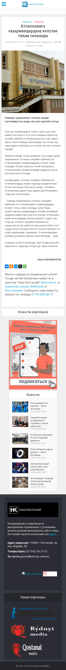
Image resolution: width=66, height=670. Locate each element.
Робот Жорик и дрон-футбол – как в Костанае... (41, 452)
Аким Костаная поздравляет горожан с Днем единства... (39, 422)
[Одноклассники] (11, 266)
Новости (27, 21)
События (39, 21)
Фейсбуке (37, 286)
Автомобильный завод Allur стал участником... (39, 466)
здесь (52, 534)
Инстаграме (13, 290)
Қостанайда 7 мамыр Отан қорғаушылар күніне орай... (41, 481)
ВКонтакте (48, 282)
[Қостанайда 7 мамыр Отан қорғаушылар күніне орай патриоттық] (21, 482)
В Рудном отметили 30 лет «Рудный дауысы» (41, 437)
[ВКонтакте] (7, 266)
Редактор (46, 42)
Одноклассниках (17, 286)
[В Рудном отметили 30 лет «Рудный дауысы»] (21, 438)
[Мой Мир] (16, 266)
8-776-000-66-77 (42, 294)
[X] (20, 266)
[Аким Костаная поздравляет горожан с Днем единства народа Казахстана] (21, 421)
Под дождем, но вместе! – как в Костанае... (39, 406)
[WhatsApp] (25, 266)
